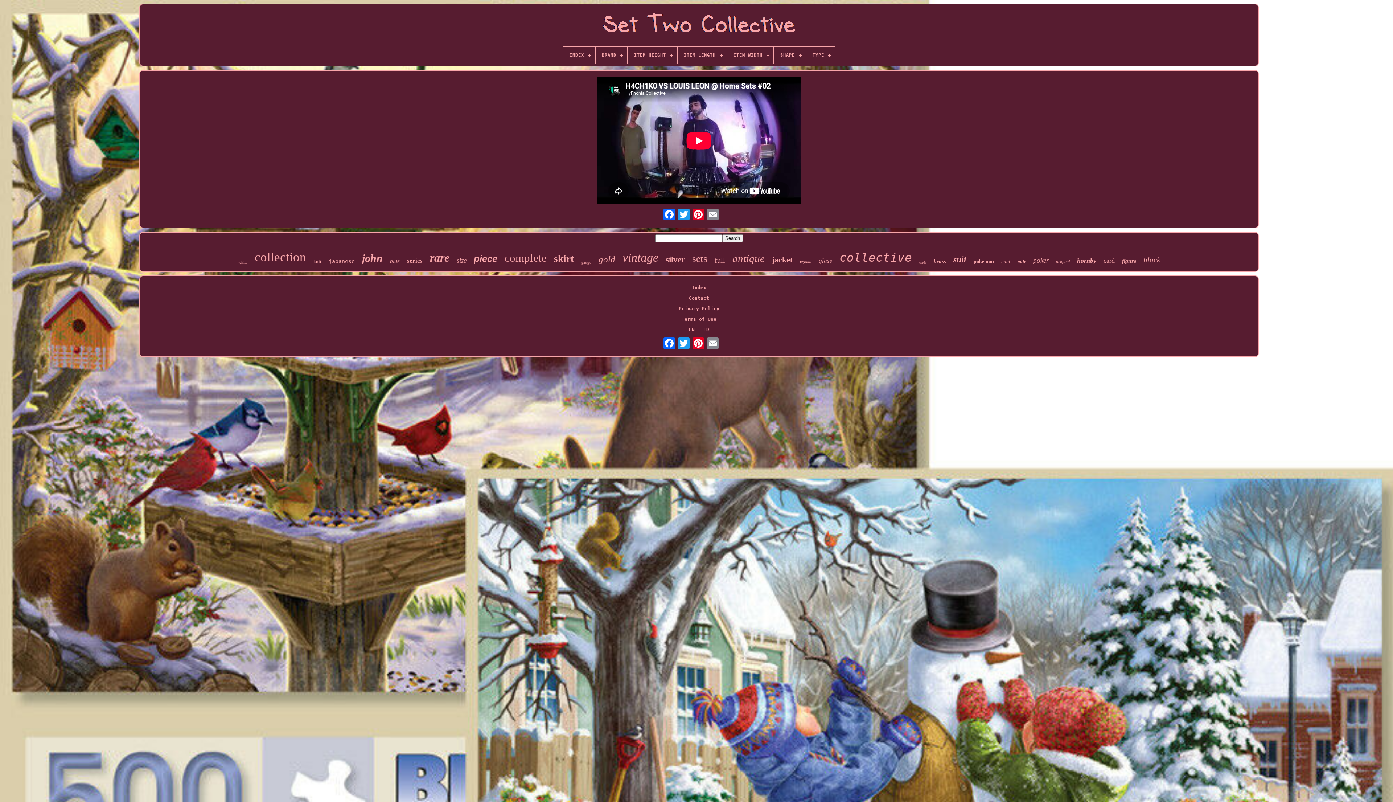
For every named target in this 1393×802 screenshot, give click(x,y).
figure (1129, 261)
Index (699, 287)
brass (940, 261)
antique (748, 258)
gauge (586, 262)
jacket (782, 259)
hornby (1086, 260)
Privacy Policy (699, 308)
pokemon (984, 261)
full (720, 260)
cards (922, 263)
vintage (640, 257)
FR (706, 329)
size (462, 260)
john (372, 258)
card (1109, 260)
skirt (564, 258)
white (242, 262)
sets (699, 258)
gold (607, 259)
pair (1022, 261)
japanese (342, 261)
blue (395, 261)
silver (675, 259)
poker (1041, 260)
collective (875, 257)
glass (825, 260)
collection (280, 257)
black (1151, 259)
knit (317, 261)
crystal (805, 261)
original (1063, 261)
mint (1005, 261)
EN (692, 329)
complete (526, 257)
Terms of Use (699, 319)
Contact (699, 298)
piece (485, 258)
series (415, 260)
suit (959, 259)
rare (439, 257)
